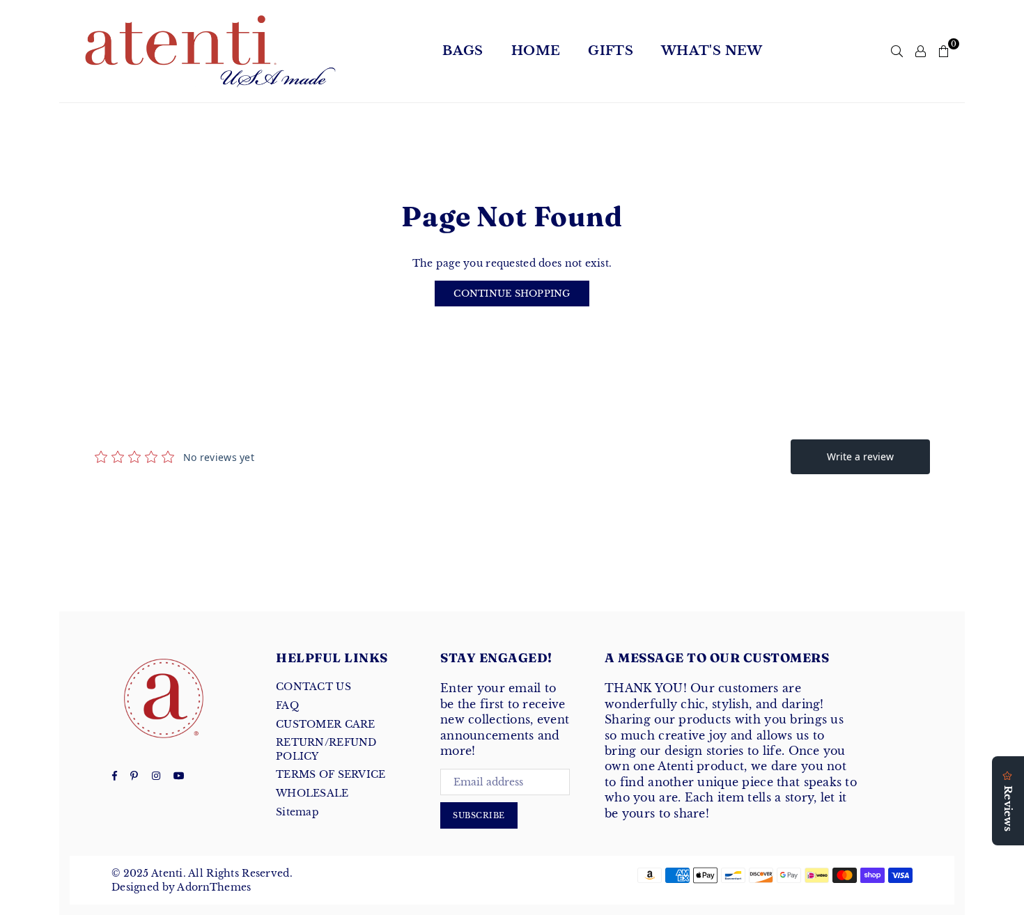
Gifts (610, 50)
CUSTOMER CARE (325, 724)
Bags (462, 50)
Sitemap (297, 812)
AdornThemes (214, 887)
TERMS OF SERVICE (330, 774)
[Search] (897, 50)
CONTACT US (313, 686)
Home (535, 50)
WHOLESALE (312, 793)
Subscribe (479, 815)
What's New (712, 50)
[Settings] (920, 50)
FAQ (287, 705)
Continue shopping (511, 293)
